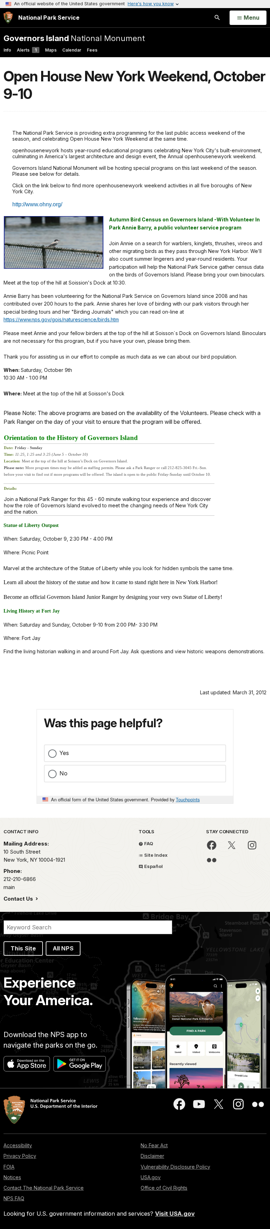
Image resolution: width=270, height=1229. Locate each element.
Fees (92, 50)
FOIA (9, 1167)
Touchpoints (188, 799)
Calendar (71, 50)
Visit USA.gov (175, 1213)
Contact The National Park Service (44, 1188)
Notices (12, 1177)
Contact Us (19, 898)
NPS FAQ (14, 1198)
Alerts (27, 50)
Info (7, 50)
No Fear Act (154, 1145)
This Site (23, 948)
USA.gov (151, 1177)
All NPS (63, 948)
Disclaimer (152, 1156)
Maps (51, 50)
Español (153, 866)
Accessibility (18, 1145)
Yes (64, 752)
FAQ (148, 843)
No (63, 773)
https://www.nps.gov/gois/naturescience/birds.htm (61, 319)
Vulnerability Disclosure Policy (175, 1167)
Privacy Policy (20, 1156)
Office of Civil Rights (164, 1188)
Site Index (155, 855)
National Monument (74, 38)
